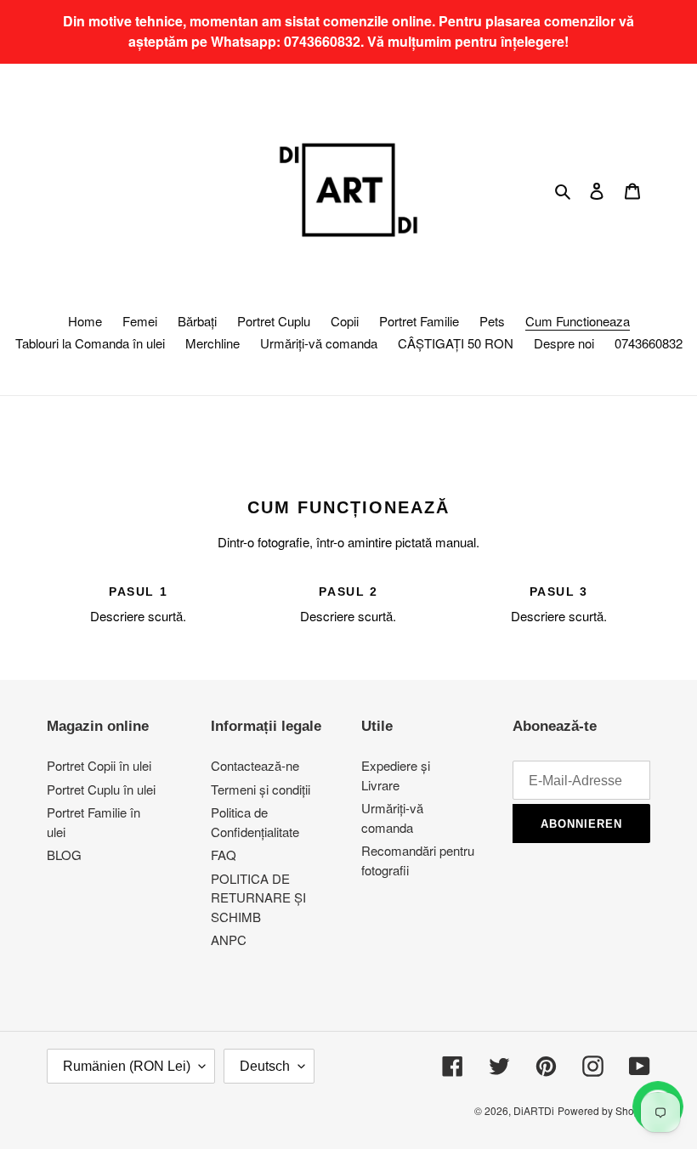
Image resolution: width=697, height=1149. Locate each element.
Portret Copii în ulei (99, 765)
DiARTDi (533, 1110)
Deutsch (265, 1066)
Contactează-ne (255, 765)
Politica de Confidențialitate (255, 822)
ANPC (228, 939)
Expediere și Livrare (395, 775)
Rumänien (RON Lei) (126, 1066)
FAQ (223, 854)
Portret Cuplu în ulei (101, 789)
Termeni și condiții (260, 789)
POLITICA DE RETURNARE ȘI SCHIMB (258, 897)
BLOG (64, 854)
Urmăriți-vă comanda (392, 817)
